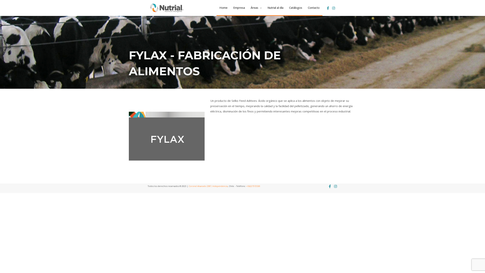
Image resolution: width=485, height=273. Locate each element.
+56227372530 (253, 186)
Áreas (254, 7)
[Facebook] (328, 8)
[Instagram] (333, 8)
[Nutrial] (167, 7)
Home (223, 7)
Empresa (239, 7)
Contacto (314, 7)
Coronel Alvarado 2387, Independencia (208, 186)
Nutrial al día (275, 7)
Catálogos (295, 7)
